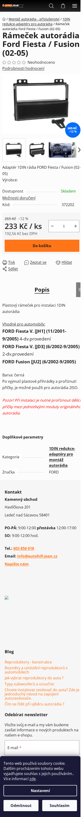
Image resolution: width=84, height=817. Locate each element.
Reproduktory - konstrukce (28, 662)
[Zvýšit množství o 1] (75, 226)
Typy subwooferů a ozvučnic (29, 684)
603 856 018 (23, 548)
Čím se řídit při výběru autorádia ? (34, 704)
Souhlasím (60, 805)
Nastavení (40, 790)
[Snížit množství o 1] (52, 226)
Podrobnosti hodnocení (23, 68)
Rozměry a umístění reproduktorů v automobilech (36, 670)
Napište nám (17, 564)
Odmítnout (21, 805)
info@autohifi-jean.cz (37, 556)
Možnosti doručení (18, 197)
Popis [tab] (42, 289)
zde (32, 778)
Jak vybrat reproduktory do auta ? (34, 678)
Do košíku (42, 245)
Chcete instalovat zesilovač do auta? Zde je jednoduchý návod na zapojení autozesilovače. (42, 694)
